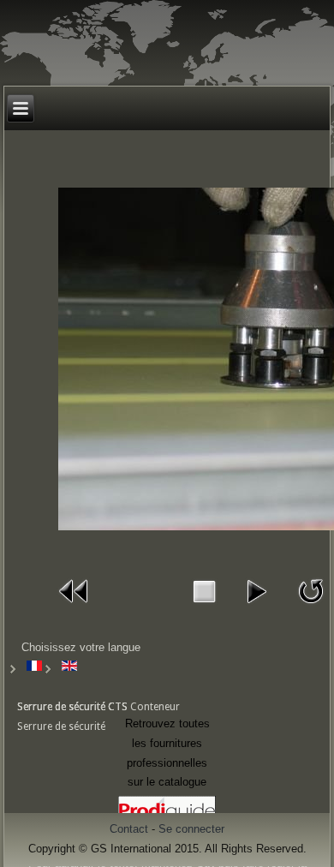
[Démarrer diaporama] (256, 607)
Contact (129, 828)
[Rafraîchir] (311, 607)
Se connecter (191, 828)
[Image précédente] (74, 607)
